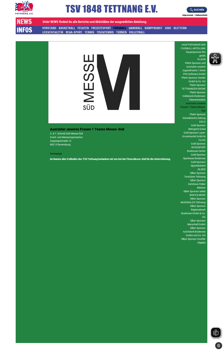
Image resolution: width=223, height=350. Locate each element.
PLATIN (201, 59)
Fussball (119, 28)
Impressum (187, 15)
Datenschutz (201, 15)
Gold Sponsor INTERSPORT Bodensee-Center (196, 147)
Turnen (121, 32)
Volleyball (137, 32)
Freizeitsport (101, 28)
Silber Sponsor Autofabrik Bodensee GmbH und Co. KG (194, 232)
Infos (24, 30)
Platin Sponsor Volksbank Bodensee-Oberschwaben (194, 96)
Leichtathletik (52, 32)
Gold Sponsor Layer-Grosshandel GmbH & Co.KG (194, 136)
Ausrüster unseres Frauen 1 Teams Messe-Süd (193, 107)
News (24, 21)
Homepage (56, 153)
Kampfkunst (153, 28)
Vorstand (49, 28)
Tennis (89, 32)
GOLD (202, 121)
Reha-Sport (74, 32)
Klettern (180, 28)
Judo (168, 28)
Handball (135, 28)
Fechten (83, 28)
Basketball (67, 28)
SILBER (202, 169)
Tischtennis (105, 32)
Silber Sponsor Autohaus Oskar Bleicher (197, 184)
